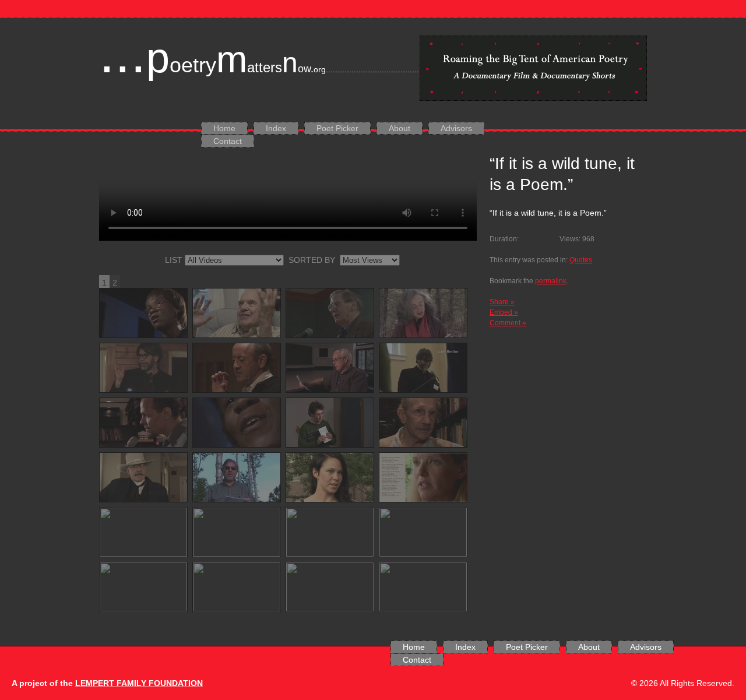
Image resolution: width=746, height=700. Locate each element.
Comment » (508, 323)
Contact (227, 141)
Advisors (456, 128)
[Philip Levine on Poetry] (423, 423)
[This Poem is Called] (143, 587)
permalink (550, 281)
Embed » (504, 312)
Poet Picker (337, 128)
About (399, 128)
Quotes (580, 260)
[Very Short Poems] (236, 368)
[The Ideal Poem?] (236, 587)
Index (276, 128)
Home (224, 128)
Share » (502, 302)
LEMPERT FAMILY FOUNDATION (139, 683)
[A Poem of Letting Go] (143, 368)
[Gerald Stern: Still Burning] (236, 313)
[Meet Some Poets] (143, 477)
